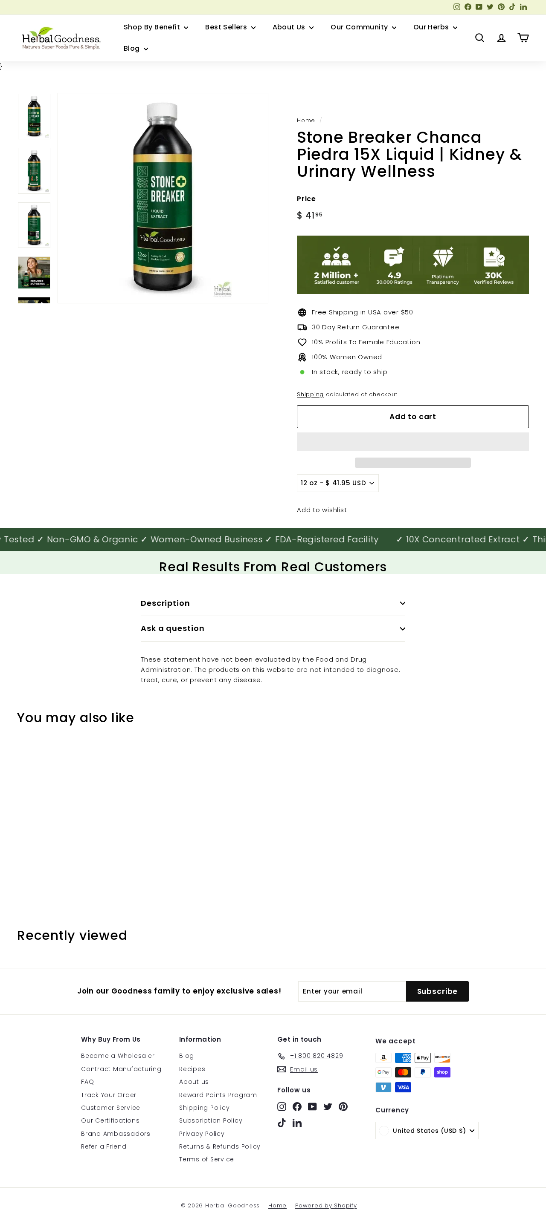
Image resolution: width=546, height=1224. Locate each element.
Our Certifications (110, 1120)
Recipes (192, 1069)
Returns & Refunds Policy (220, 1146)
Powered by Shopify (326, 1205)
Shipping (310, 394)
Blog (133, 48)
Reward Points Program (218, 1095)
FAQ (87, 1081)
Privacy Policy (202, 1133)
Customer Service (110, 1107)
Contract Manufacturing (121, 1069)
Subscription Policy (210, 1120)
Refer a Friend (104, 1146)
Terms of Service (206, 1159)
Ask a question (173, 628)
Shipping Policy (204, 1107)
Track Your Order (108, 1095)
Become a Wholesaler (117, 1055)
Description (165, 603)
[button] (413, 441)
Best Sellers (227, 27)
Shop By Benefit (153, 27)
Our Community (360, 27)
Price (306, 199)
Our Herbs (432, 27)
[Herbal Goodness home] (59, 38)
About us (194, 1081)
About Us (290, 27)
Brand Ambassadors (116, 1133)
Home (306, 120)
